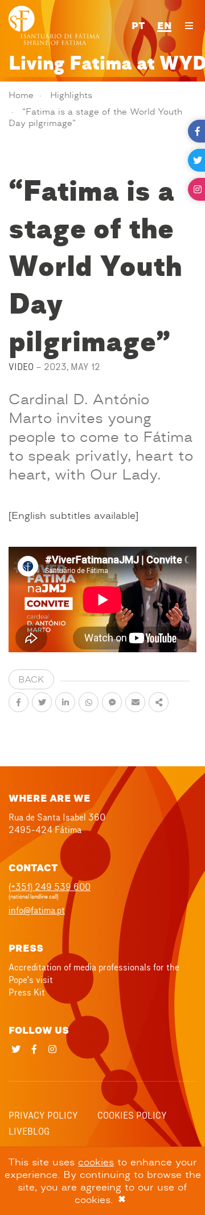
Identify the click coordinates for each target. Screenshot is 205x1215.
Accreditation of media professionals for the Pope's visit (94, 973)
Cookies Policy (132, 1115)
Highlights (71, 95)
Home (21, 95)
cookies (96, 1162)
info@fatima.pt (37, 910)
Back (31, 679)
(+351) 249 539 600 (50, 886)
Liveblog (29, 1131)
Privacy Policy (43, 1115)
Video (21, 366)
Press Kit (27, 992)
